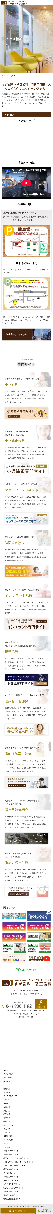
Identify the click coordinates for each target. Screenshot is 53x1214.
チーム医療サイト (10, 1173)
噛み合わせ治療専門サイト (13, 1188)
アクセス (6, 1085)
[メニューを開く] (50, 2)
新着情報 (6, 1092)
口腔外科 (6, 1147)
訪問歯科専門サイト (11, 1169)
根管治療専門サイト (11, 1177)
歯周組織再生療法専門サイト (14, 1199)
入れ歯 (5, 1144)
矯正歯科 (6, 1122)
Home (5, 1071)
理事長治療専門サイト (11, 1195)
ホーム (4, 76)
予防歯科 (6, 1129)
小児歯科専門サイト (11, 1151)
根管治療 (6, 1114)
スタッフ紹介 (8, 1074)
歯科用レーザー (9, 1103)
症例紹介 (6, 1111)
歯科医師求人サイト (11, 1180)
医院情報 (6, 1081)
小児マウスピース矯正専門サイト (16, 1158)
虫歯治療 (6, 1132)
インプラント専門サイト (12, 1184)
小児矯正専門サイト (11, 1154)
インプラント (8, 1125)
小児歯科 (6, 1118)
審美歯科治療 (8, 1140)
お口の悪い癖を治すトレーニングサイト (18, 1162)
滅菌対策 (6, 1107)
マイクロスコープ (10, 1096)
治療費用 (6, 1089)
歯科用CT (7, 1100)
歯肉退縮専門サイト (11, 1192)
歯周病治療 (7, 1136)
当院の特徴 (7, 1078)
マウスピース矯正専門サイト (14, 1166)
